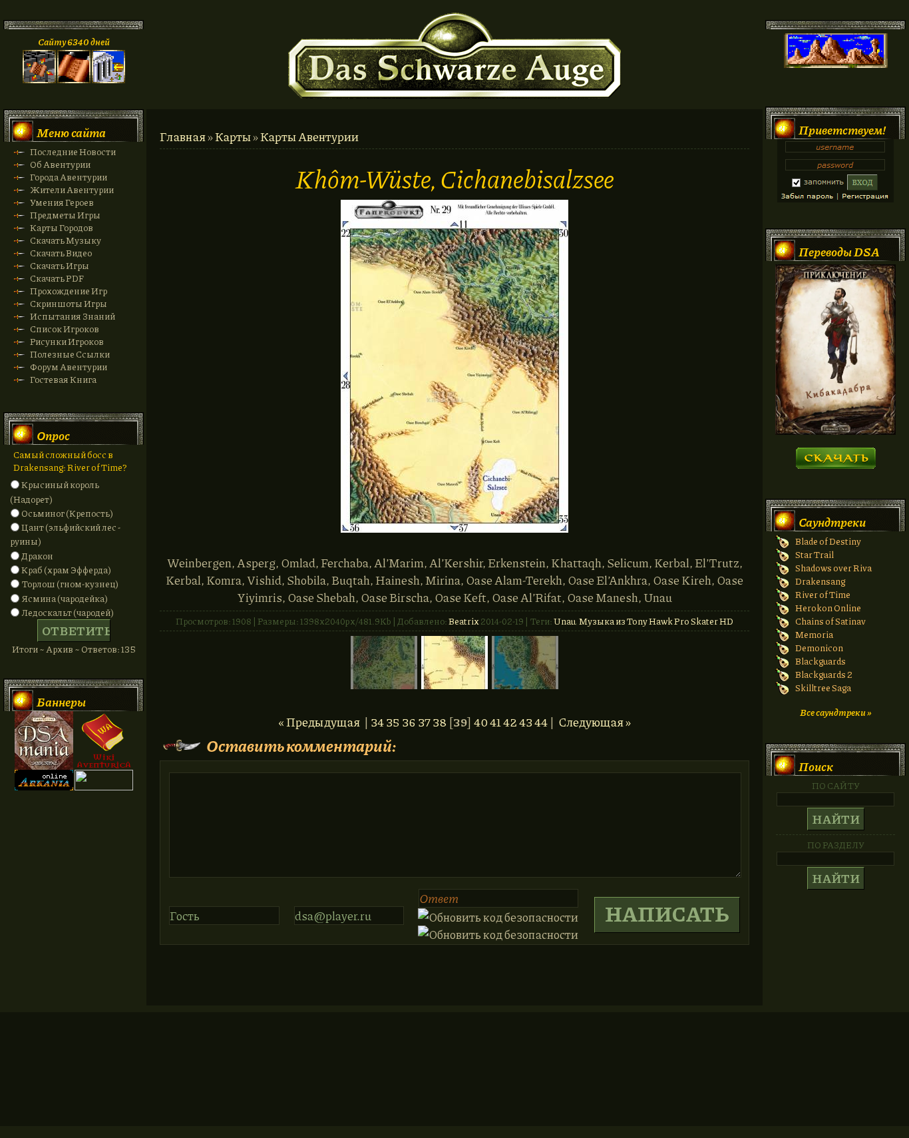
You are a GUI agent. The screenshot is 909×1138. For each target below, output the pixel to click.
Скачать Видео (61, 252)
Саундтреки (832, 522)
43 (525, 721)
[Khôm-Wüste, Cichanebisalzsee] (454, 528)
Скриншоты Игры (68, 303)
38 (440, 721)
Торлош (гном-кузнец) (69, 583)
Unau (564, 621)
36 (409, 721)
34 (377, 721)
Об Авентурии (60, 164)
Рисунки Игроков (67, 341)
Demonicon (819, 647)
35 (393, 721)
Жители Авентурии (72, 189)
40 (481, 721)
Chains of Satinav (830, 621)
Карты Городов (61, 227)
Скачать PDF (57, 278)
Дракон (37, 555)
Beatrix (464, 621)
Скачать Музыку (65, 240)
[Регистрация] (74, 79)
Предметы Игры (65, 214)
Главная (183, 136)
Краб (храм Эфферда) (66, 569)
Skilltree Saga (823, 687)
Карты (233, 136)
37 (424, 721)
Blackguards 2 (823, 674)
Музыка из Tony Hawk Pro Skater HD (656, 621)
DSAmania (44, 740)
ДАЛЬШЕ (835, 453)
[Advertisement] (454, 1082)
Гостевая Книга (63, 379)
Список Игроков (64, 328)
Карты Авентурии (309, 136)
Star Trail (814, 554)
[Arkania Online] (44, 786)
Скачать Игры (59, 265)
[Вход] (108, 79)
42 (510, 721)
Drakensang (820, 581)
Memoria (814, 634)
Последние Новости (73, 151)
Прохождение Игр (68, 290)
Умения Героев (62, 202)
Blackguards (820, 661)
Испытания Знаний (72, 316)
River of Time (822, 594)
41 (495, 721)
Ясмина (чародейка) (64, 598)
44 (541, 721)
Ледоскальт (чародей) (67, 612)
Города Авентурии (68, 176)
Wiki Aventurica (104, 740)
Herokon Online (828, 607)
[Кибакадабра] (835, 431)
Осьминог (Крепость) (67, 513)
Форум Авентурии (68, 366)
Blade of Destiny (828, 541)
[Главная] (39, 79)
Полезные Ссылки (70, 354)
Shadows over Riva (833, 567)
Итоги (25, 649)
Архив (59, 649)
